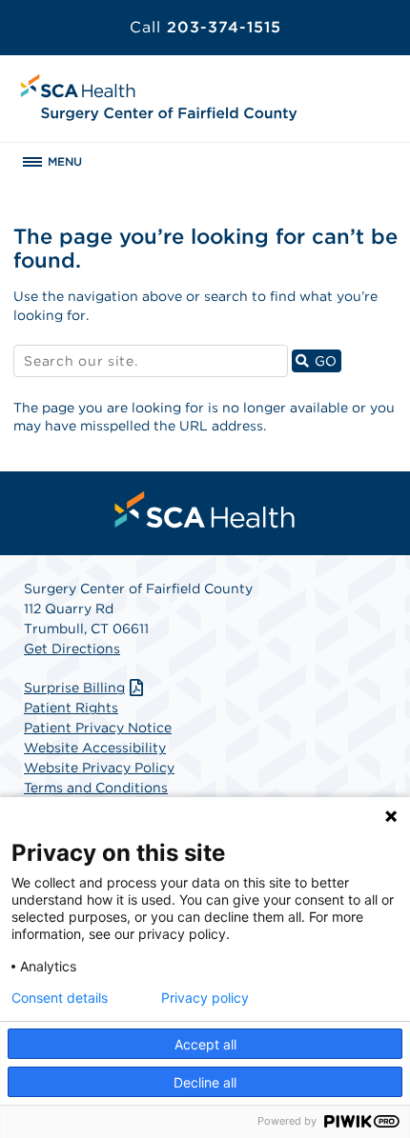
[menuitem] (205, 509)
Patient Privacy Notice (98, 727)
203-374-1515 (205, 27)
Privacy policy (205, 998)
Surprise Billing (74, 687)
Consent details (59, 998)
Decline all (205, 1082)
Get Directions (72, 648)
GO (325, 360)
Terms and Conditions (96, 787)
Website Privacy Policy (99, 767)
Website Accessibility (95, 747)
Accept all (205, 1044)
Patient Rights (71, 707)
